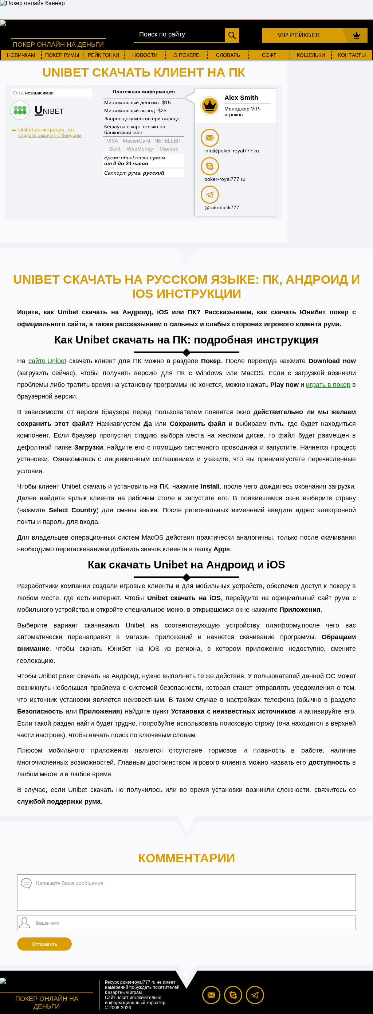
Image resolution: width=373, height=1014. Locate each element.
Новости (145, 55)
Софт (269, 55)
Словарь (228, 55)
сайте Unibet (47, 361)
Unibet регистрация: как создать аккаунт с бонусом (50, 132)
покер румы (62, 55)
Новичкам (21, 55)
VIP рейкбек (298, 35)
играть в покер (328, 384)
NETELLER (167, 141)
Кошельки (311, 55)
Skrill (114, 149)
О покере (186, 55)
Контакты (352, 55)
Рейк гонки (103, 55)
